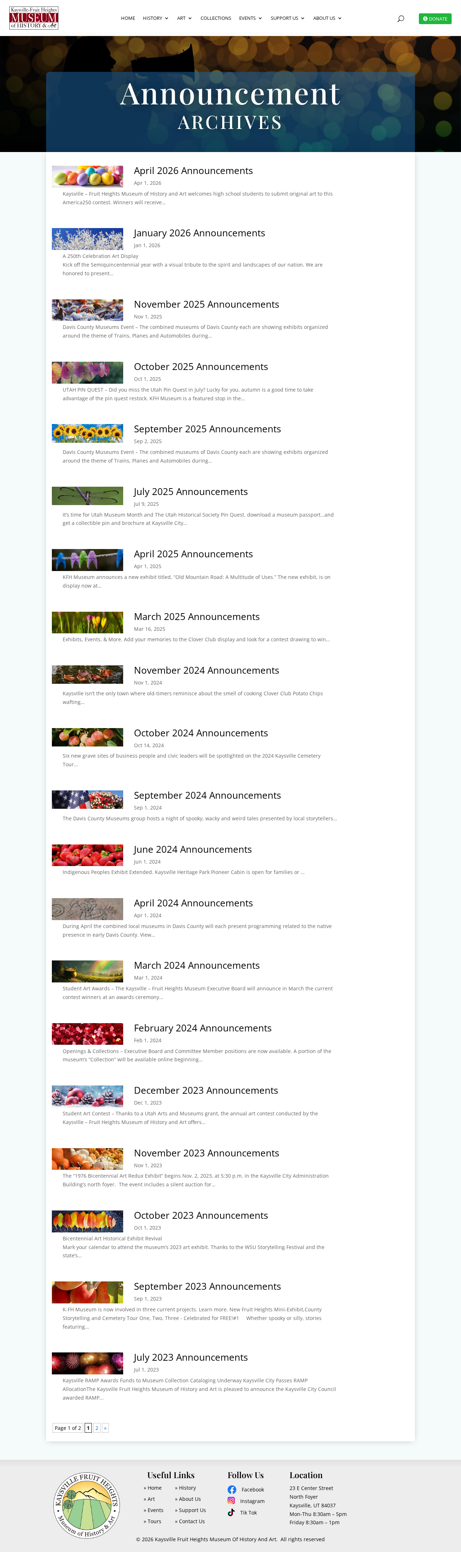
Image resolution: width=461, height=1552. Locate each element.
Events (247, 18)
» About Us (188, 1498)
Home (128, 18)
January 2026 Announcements (199, 232)
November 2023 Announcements (206, 1152)
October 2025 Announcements (201, 366)
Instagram (252, 1501)
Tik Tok (248, 1512)
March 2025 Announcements (197, 616)
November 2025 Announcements (206, 304)
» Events (154, 1510)
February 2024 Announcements (203, 1027)
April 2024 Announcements (193, 902)
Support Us (284, 18)
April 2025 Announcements (193, 553)
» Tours (152, 1521)
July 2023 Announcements (191, 1357)
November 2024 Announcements (206, 670)
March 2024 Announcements (197, 965)
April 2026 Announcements (193, 170)
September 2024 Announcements (207, 795)
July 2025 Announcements (191, 491)
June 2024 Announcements (193, 849)
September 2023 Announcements (207, 1286)
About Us (324, 18)
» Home (153, 1487)
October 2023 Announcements (201, 1215)
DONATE (438, 18)
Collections (216, 18)
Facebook (253, 1489)
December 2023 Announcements (206, 1090)
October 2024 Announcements (201, 732)
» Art (149, 1498)
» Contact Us (190, 1521)
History (152, 18)
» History (185, 1487)
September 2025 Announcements (207, 428)
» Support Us (190, 1510)
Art (181, 18)
